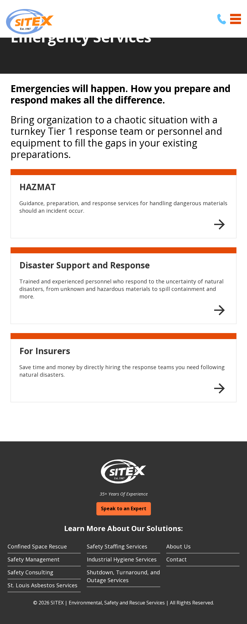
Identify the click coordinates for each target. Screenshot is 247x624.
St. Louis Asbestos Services (42, 585)
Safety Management (34, 559)
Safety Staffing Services (117, 546)
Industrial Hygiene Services (122, 559)
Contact (176, 559)
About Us (178, 546)
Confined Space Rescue (37, 546)
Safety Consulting (30, 572)
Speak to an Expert (123, 508)
